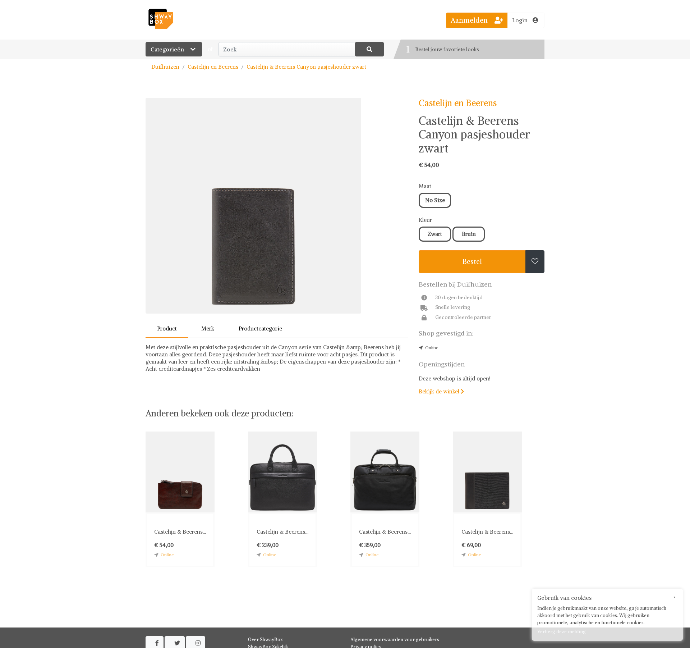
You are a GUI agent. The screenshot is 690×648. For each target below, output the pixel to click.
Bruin (469, 234)
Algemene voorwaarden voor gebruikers (394, 639)
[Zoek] (369, 49)
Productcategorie (260, 328)
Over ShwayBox (265, 639)
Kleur (425, 219)
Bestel (472, 261)
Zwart (435, 234)
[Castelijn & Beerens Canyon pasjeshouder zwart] (277, 206)
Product (167, 328)
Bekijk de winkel (441, 391)
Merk (207, 328)
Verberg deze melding (561, 632)
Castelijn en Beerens (213, 66)
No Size (435, 200)
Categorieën (168, 49)
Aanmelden (470, 20)
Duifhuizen (165, 66)
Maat (425, 186)
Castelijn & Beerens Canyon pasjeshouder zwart (306, 66)
